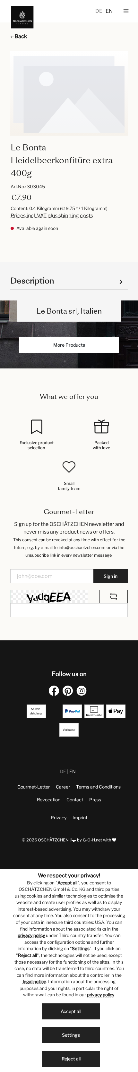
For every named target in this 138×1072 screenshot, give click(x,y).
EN (109, 11)
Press (95, 799)
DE (99, 11)
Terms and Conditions (98, 786)
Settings (71, 1035)
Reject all (71, 1058)
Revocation (48, 799)
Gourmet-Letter (33, 786)
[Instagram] (82, 690)
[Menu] (126, 11)
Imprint (80, 817)
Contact (74, 799)
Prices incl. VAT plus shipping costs (52, 216)
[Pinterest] (69, 690)
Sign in (110, 576)
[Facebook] (55, 690)
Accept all (71, 1011)
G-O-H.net (92, 840)
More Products (69, 345)
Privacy (58, 817)
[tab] (67, 280)
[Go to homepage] (22, 17)
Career (63, 786)
